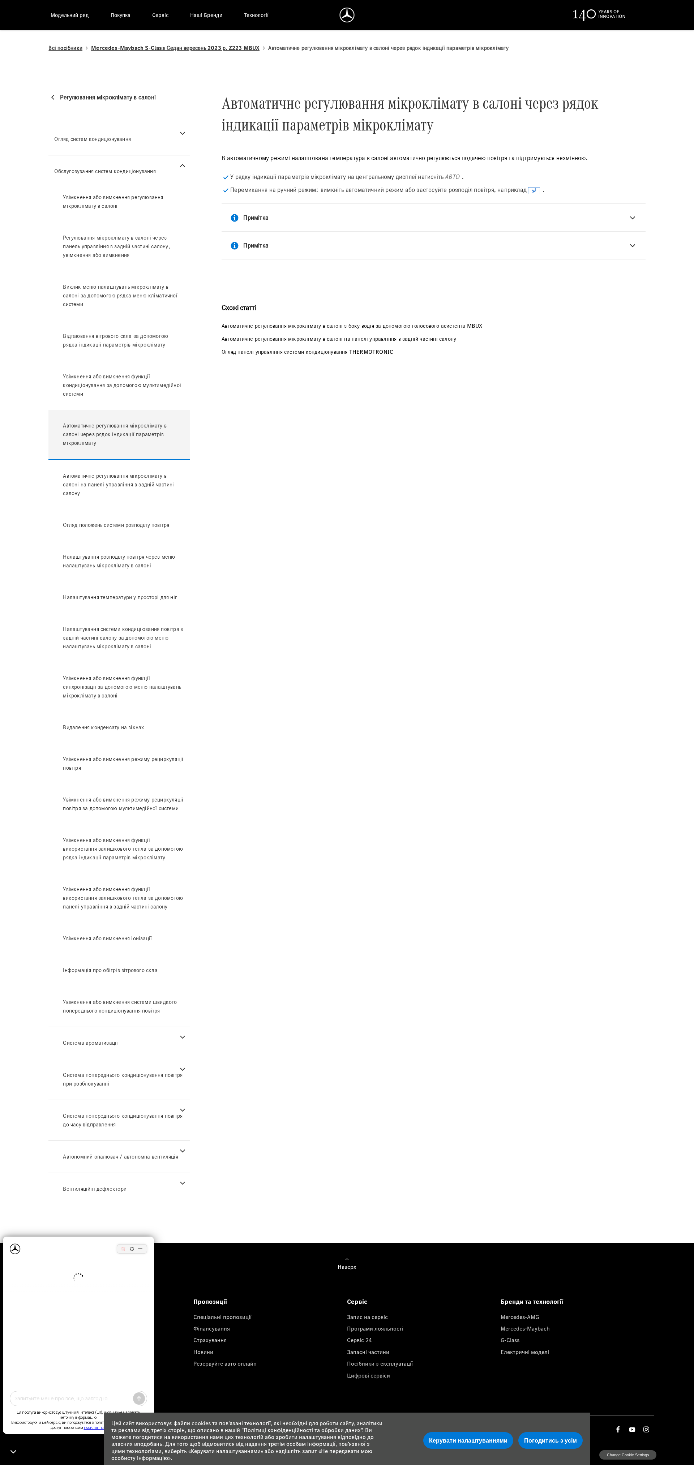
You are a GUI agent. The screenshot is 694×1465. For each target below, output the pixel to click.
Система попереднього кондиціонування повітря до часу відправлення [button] (123, 1120)
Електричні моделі (525, 1352)
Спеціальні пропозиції (222, 1316)
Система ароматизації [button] (90, 1043)
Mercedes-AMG (520, 1316)
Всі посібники (65, 48)
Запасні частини (368, 1352)
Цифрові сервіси (368, 1375)
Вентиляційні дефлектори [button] (95, 1189)
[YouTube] (632, 1429)
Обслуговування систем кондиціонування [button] (104, 171)
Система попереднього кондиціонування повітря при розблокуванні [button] (123, 1079)
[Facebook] (618, 1429)
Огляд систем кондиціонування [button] (92, 139)
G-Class (510, 1340)
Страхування (210, 1340)
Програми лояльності (375, 1328)
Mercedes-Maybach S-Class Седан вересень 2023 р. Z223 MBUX (175, 48)
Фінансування (211, 1328)
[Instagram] (646, 1429)
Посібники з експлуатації (380, 1363)
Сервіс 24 (359, 1340)
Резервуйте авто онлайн (225, 1363)
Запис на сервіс (367, 1316)
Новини (203, 1352)
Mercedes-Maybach (525, 1328)
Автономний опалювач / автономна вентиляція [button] (120, 1156)
